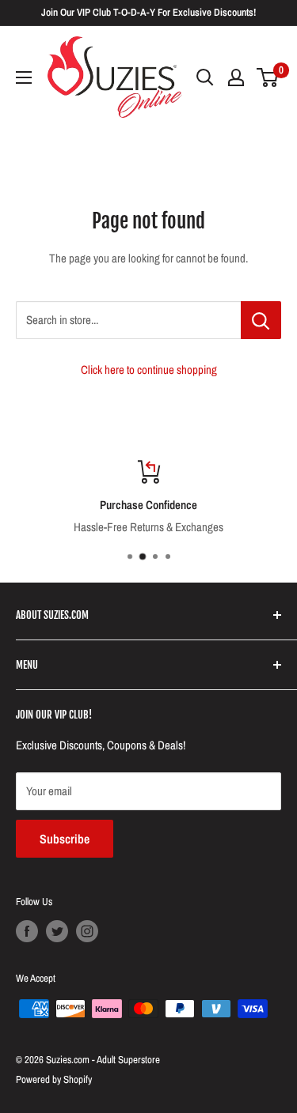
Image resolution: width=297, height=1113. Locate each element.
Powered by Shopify (54, 1079)
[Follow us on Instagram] (87, 931)
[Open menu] (24, 77)
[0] (268, 77)
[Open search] (205, 77)
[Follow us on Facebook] (27, 931)
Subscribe (64, 838)
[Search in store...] (261, 320)
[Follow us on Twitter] (57, 931)
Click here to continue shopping (149, 369)
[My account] (236, 77)
